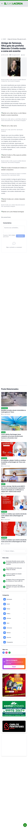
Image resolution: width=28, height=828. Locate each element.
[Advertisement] (14, 22)
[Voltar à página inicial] (25, 825)
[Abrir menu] (2, 3)
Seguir (14, 666)
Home (4, 39)
